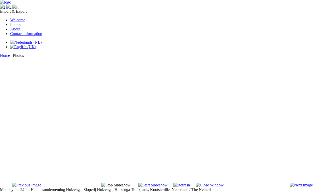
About (15, 29)
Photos (15, 24)
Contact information (26, 33)
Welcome (17, 20)
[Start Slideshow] (153, 185)
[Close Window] (210, 185)
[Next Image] (301, 185)
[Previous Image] (26, 185)
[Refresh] (181, 185)
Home (5, 55)
